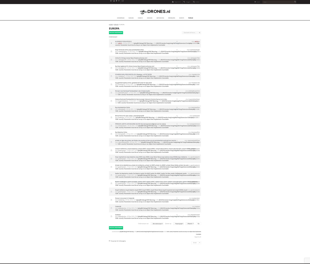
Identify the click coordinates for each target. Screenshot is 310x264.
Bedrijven (171, 18)
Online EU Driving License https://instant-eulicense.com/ (131, 58)
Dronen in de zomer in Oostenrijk (124, 198)
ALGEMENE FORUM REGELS (123, 41)
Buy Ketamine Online (121, 132)
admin (120, 43)
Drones (149, 18)
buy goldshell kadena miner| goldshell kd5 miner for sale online (133, 83)
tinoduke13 (121, 84)
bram (196, 206)
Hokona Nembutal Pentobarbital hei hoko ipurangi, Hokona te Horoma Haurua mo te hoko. (141, 99)
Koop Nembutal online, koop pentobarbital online (129, 50)
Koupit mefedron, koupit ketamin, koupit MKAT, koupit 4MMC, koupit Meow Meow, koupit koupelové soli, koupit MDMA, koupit (151, 190)
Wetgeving (160, 18)
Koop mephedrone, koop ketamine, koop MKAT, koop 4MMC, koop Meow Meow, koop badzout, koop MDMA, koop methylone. (151, 157)
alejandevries (122, 208)
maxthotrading (122, 51)
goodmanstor (122, 150)
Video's (140, 18)
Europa (114, 28)
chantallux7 (121, 76)
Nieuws (131, 18)
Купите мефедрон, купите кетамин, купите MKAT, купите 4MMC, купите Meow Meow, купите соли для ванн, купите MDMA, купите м (156, 182)
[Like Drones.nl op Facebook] (119, 2)
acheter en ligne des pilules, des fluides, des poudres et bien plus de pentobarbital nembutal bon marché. (145, 140)
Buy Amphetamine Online (122, 107)
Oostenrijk (118, 206)
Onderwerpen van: (143, 223)
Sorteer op (168, 223)
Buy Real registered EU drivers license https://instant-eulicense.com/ (134, 66)
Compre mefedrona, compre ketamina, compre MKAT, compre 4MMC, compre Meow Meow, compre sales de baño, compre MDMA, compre (155, 149)
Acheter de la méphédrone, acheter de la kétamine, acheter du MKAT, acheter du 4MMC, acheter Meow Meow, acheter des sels (151, 165)
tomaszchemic (122, 126)
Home (111, 24)
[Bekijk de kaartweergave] (122, 2)
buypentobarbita (123, 101)
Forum (190, 18)
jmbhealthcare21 (123, 93)
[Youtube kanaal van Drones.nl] (114, 2)
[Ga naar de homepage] (155, 15)
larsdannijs (121, 200)
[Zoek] (199, 32)
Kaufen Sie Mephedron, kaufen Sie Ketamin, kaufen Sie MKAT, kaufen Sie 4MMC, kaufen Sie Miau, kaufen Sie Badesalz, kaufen (151, 173)
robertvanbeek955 (123, 142)
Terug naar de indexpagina (118, 241)
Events (181, 18)
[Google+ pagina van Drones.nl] (111, 2)
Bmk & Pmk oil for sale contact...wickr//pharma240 (129, 116)
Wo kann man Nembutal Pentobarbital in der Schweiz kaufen (132, 91)
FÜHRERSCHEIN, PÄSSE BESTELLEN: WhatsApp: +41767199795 (133, 74)
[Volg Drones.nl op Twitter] (116, 2)
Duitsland (118, 215)
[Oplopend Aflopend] (191, 223)
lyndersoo (121, 117)
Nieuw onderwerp (115, 32)
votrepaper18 (122, 60)
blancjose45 (121, 109)
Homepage (120, 18)
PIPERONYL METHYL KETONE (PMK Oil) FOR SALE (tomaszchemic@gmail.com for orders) (140, 124)
